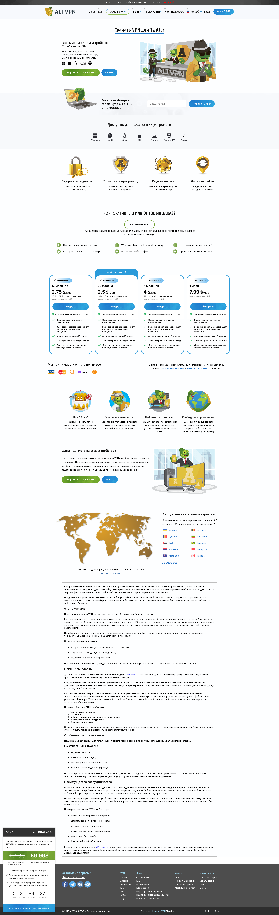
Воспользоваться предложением (29, 908)
